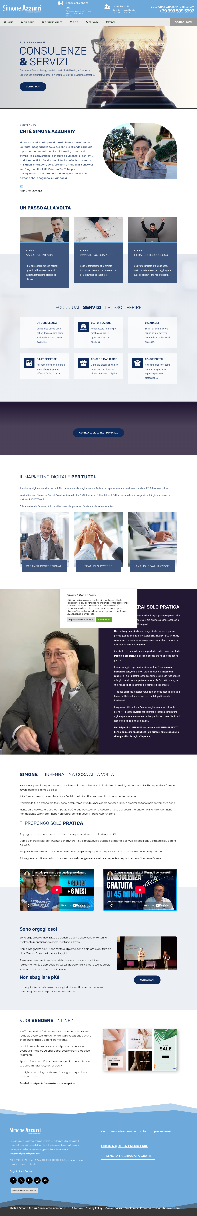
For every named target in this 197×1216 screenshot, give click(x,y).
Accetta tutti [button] (104, 619)
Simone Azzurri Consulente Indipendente (44, 1208)
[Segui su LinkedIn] (29, 1180)
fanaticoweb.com (168, 1208)
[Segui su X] (21, 1180)
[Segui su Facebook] (13, 1180)
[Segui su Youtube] (45, 1180)
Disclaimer (131, 1208)
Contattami (183, 22)
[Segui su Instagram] (37, 1180)
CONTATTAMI (33, 86)
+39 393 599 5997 (176, 11)
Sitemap (77, 1208)
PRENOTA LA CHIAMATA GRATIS (128, 1156)
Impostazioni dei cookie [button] (24, 1190)
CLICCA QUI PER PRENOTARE (124, 1146)
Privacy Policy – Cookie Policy (104, 1208)
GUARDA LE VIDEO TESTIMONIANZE (98, 432)
